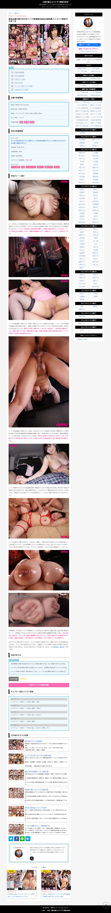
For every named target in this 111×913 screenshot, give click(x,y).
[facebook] (16, 839)
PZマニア (88, 28)
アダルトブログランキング (88, 51)
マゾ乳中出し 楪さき (57, 647)
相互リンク (54, 907)
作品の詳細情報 (19, 76)
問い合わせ (46, 907)
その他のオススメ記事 (21, 89)
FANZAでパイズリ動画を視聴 (39, 685)
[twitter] (11, 839)
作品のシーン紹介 (19, 79)
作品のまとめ (18, 82)
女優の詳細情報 (19, 72)
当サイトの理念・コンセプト (89, 44)
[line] (22, 839)
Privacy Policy (63, 907)
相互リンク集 (82, 339)
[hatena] (27, 839)
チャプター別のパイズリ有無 (23, 86)
